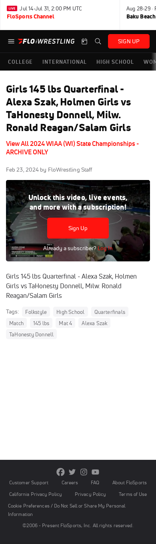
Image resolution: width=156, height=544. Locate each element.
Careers (70, 482)
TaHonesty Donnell (31, 334)
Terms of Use (133, 494)
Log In (104, 248)
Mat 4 (65, 323)
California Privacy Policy (35, 494)
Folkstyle (36, 312)
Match (16, 323)
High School (70, 312)
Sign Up (78, 228)
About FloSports (129, 482)
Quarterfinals (110, 312)
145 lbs (41, 323)
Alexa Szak (94, 323)
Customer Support (29, 482)
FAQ (95, 482)
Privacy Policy (90, 494)
